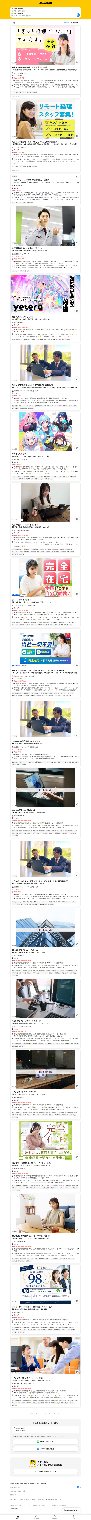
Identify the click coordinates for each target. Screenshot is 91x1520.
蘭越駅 (34, 1499)
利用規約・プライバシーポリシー (42, 1505)
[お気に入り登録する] (77, 61)
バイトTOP (13, 1499)
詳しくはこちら (59, 1436)
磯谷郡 (27, 1499)
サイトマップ (27, 1505)
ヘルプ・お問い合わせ (16, 1505)
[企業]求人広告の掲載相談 (59, 1505)
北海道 (21, 1499)
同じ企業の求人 (16, 96)
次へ (59, 1413)
